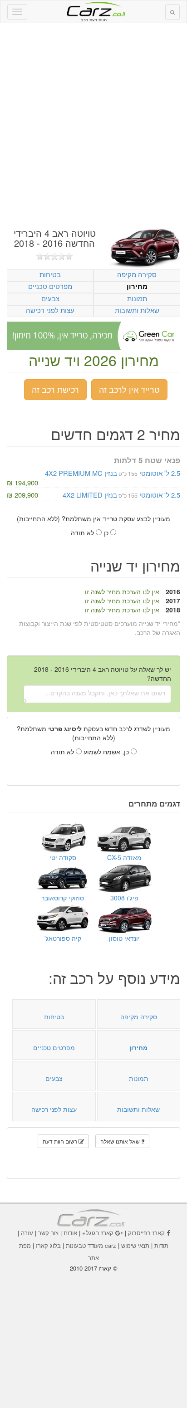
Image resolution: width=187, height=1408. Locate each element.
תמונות (137, 298)
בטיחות (50, 274)
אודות (70, 1232)
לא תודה (83, 532)
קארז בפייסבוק (146, 1232)
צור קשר (48, 1232)
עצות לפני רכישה (50, 310)
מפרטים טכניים (50, 286)
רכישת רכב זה (55, 389)
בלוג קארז (48, 1245)
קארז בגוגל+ (97, 1232)
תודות (161, 1245)
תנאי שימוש (135, 1245)
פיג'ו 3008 (124, 897)
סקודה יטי (62, 857)
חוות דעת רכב (93, 8)
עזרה (27, 1232)
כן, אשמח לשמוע (107, 751)
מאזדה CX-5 (124, 857)
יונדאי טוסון (124, 938)
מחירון (137, 286)
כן (106, 532)
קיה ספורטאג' (62, 938)
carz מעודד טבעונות (91, 1245)
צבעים (50, 298)
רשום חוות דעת (61, 1141)
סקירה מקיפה (137, 274)
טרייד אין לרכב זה (129, 389)
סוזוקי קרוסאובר (62, 897)
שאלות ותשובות (137, 310)
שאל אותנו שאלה (120, 1141)
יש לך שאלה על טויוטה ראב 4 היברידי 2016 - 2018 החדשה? (102, 674)
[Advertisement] (93, 125)
